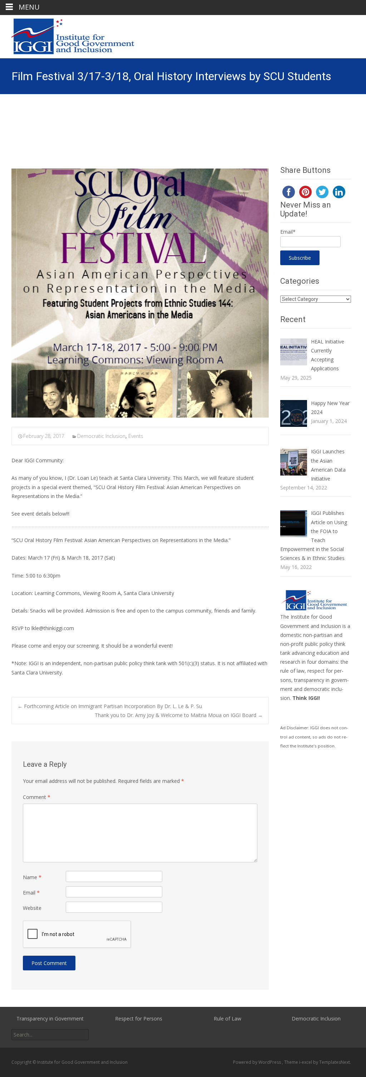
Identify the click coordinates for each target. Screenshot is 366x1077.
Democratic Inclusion (101, 436)
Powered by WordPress (257, 1062)
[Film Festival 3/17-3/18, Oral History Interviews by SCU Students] (140, 293)
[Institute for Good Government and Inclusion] (68, 36)
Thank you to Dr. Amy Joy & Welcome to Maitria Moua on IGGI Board (179, 715)
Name (32, 877)
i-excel (306, 1062)
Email (31, 892)
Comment (36, 797)
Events (135, 436)
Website (32, 908)
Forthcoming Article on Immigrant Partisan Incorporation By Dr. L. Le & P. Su (110, 706)
